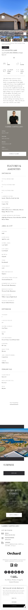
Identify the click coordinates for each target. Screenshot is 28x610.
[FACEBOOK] (5, 572)
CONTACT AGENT (14, 153)
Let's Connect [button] (14, 515)
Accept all (14, 605)
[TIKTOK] (19, 572)
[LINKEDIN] (12, 572)
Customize (14, 602)
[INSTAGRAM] (9, 572)
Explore (14, 473)
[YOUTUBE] (15, 572)
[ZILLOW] (22, 572)
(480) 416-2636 (5, 138)
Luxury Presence (14, 582)
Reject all (14, 598)
